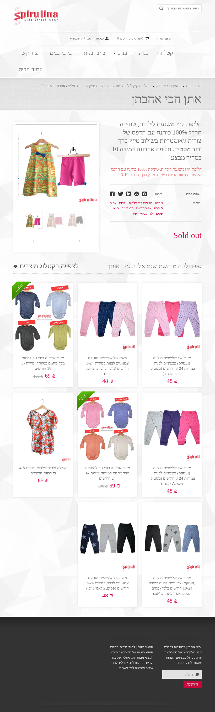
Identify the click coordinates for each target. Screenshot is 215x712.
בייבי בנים (61, 53)
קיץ (135, 213)
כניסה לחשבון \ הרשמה (88, 38)
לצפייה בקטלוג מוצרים (49, 266)
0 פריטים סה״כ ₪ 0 (130, 38)
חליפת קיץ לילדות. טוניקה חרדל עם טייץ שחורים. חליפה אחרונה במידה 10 (94, 86)
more (159, 194)
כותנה (159, 203)
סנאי (115, 208)
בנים (122, 53)
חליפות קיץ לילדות (140, 203)
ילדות (122, 203)
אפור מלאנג (144, 208)
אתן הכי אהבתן (167, 86)
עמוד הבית (30, 69)
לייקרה (158, 208)
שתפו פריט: (192, 194)
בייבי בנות (94, 53)
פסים (159, 213)
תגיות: (196, 203)
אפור (113, 203)
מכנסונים (127, 208)
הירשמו (192, 684)
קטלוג (166, 53)
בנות (144, 53)
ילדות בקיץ (146, 213)
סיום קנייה (164, 38)
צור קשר (28, 53)
